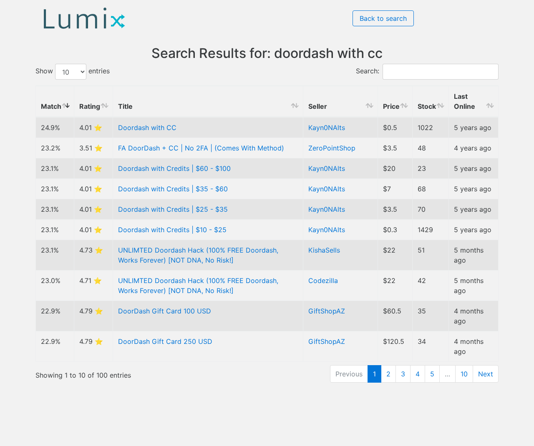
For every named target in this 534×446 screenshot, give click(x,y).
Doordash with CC (147, 127)
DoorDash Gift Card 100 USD (164, 311)
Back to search (383, 18)
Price (391, 106)
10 (464, 374)
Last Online (464, 101)
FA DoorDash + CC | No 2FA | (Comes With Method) (201, 148)
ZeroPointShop (331, 148)
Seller (317, 106)
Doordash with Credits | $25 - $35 (173, 209)
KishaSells (324, 250)
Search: (367, 71)
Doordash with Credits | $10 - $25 (172, 230)
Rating (89, 106)
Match (51, 106)
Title (125, 106)
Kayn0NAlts (326, 127)
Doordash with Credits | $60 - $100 (174, 168)
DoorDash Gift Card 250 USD (165, 341)
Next (485, 374)
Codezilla (323, 280)
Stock (427, 106)
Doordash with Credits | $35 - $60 (173, 189)
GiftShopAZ (326, 311)
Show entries (72, 71)
